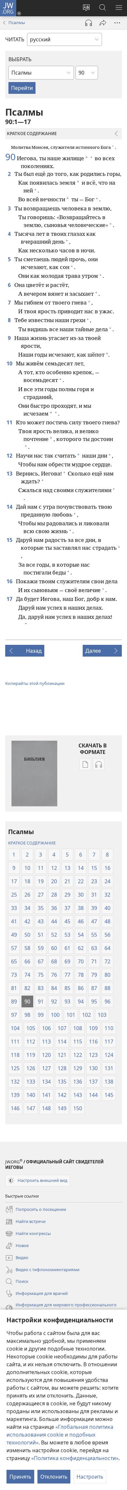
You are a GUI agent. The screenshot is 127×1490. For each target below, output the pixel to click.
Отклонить (53, 1476)
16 (10, 581)
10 (10, 363)
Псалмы (16, 22)
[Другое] (117, 22)
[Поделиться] (103, 22)
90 (10, 156)
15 (10, 540)
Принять (20, 1476)
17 (10, 599)
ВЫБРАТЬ (20, 59)
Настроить (90, 1476)
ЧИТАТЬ (14, 39)
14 (10, 506)
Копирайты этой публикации (34, 683)
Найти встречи (25, 1222)
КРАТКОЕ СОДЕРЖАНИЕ (32, 843)
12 (10, 455)
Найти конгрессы (28, 1234)
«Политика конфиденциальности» (75, 1458)
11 (10, 422)
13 (10, 473)
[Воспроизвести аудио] (88, 22)
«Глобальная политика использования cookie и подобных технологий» (60, 1434)
